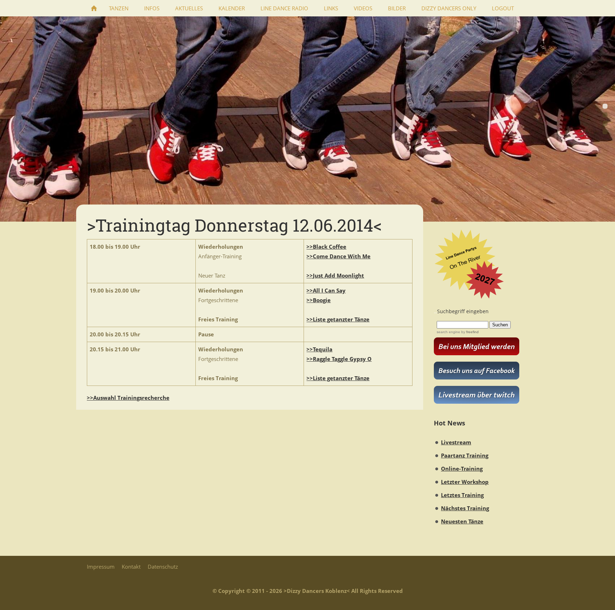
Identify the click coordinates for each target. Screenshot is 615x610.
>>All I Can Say (326, 290)
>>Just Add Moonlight (335, 275)
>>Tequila (319, 349)
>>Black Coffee (326, 246)
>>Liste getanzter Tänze (337, 319)
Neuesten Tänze (462, 521)
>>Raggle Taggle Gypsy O (339, 358)
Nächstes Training (465, 508)
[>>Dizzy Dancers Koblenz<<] (94, 8)
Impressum (101, 566)
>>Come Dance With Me (338, 256)
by (469, 332)
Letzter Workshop (465, 481)
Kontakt (131, 566)
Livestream (456, 442)
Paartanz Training (464, 455)
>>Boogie (318, 300)
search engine (448, 332)
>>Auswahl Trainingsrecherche (128, 397)
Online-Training (462, 468)
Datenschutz (163, 566)
